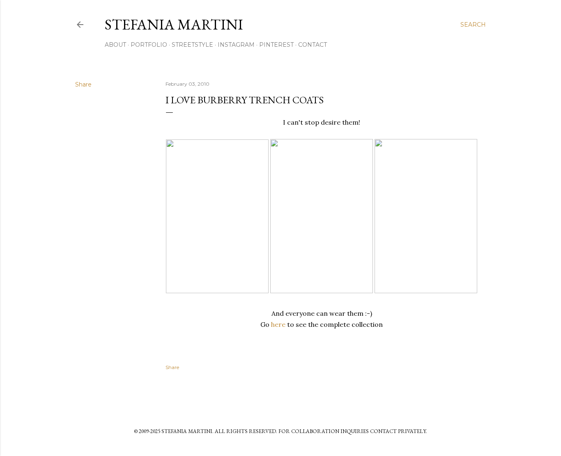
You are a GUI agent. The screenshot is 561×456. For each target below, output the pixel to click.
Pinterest (276, 44)
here (278, 324)
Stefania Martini (174, 24)
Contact (312, 44)
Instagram (236, 44)
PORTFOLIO (149, 44)
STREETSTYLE (192, 44)
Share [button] (83, 84)
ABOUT (115, 44)
